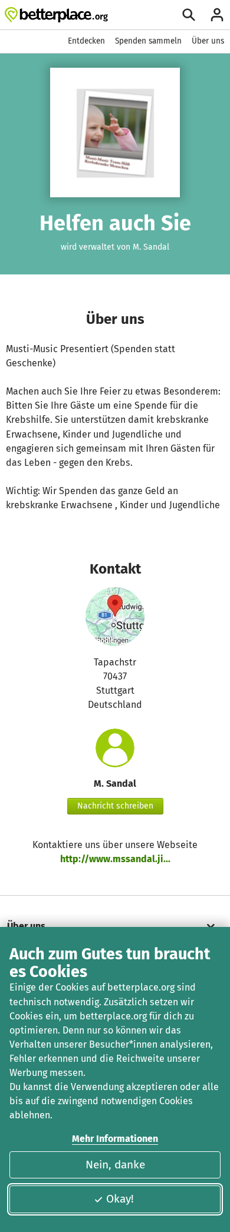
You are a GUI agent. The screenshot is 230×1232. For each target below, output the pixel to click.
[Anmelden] (217, 15)
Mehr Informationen (115, 1138)
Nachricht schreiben (115, 806)
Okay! (120, 1198)
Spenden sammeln (148, 41)
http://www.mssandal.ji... (115, 859)
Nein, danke (115, 1164)
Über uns (208, 41)
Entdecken (86, 41)
